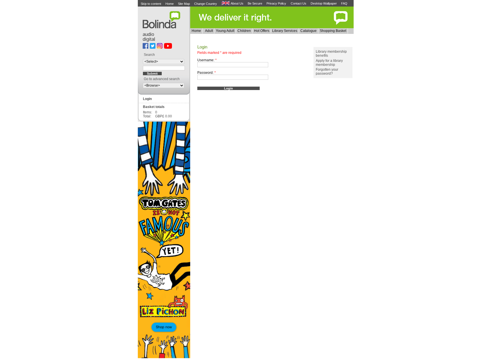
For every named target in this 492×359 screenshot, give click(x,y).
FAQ (344, 3)
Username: (207, 60)
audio (148, 34)
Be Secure (255, 3)
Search (149, 55)
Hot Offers (261, 31)
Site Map (184, 3)
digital (149, 39)
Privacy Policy (276, 3)
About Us (237, 3)
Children (244, 31)
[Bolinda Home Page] (164, 27)
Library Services (284, 31)
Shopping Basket (333, 31)
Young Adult (225, 31)
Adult (209, 31)
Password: (206, 73)
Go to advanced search (162, 79)
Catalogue (308, 31)
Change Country (205, 3)
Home (169, 3)
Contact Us (298, 3)
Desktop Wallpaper (324, 3)
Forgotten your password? (327, 72)
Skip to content (151, 3)
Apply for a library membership (329, 63)
